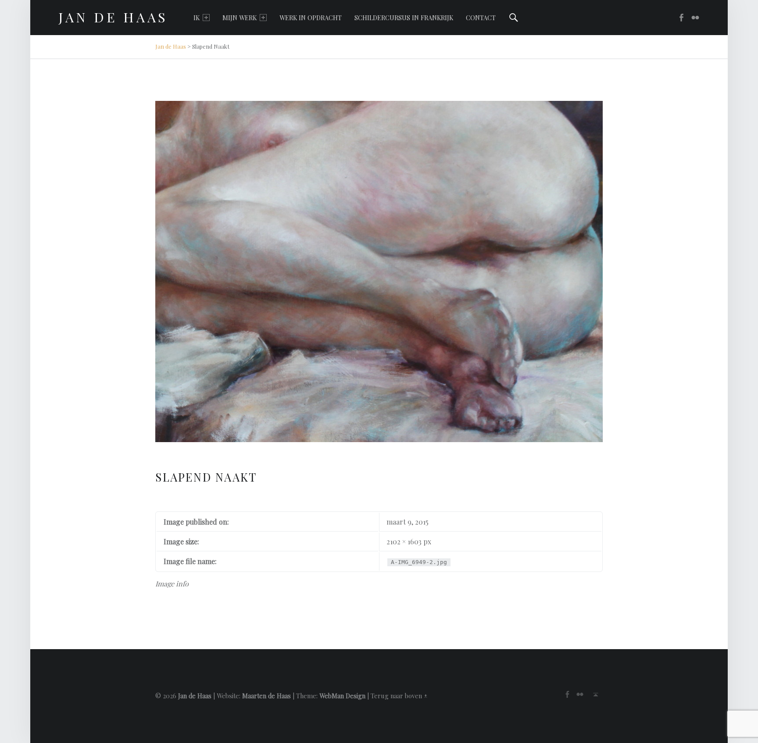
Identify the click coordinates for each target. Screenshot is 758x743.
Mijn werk (239, 17)
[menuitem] (201, 17)
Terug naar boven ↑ (399, 695)
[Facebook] (679, 17)
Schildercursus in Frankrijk (403, 17)
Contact (481, 17)
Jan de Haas (170, 46)
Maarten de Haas (266, 695)
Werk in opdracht (310, 17)
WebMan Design (342, 695)
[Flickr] (693, 17)
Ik (196, 17)
